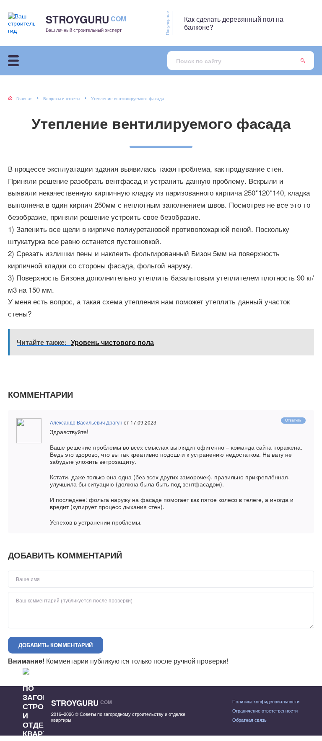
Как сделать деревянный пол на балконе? (233, 23)
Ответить (293, 420)
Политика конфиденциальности (265, 701)
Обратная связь (249, 719)
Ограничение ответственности (265, 710)
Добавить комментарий (55, 645)
